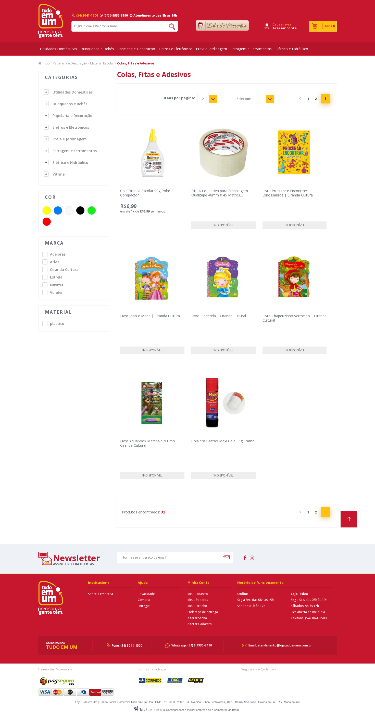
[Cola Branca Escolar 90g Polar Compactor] (152, 152)
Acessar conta (284, 28)
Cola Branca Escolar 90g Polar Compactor (145, 192)
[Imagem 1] (223, 402)
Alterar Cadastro (200, 624)
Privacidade (146, 594)
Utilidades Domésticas (58, 48)
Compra (144, 600)
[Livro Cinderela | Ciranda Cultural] (223, 277)
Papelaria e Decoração (136, 48)
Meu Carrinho (197, 606)
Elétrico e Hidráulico (292, 48)
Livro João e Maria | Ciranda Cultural (150, 315)
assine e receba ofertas (73, 564)
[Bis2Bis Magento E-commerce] (143, 709)
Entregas (144, 606)
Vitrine (59, 174)
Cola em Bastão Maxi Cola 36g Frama (222, 441)
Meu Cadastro (198, 594)
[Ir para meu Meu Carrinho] (323, 26)
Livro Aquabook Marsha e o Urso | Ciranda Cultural (149, 443)
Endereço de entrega (203, 612)
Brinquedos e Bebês (97, 48)
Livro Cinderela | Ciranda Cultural (218, 315)
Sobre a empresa (100, 594)
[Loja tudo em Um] (51, 21)
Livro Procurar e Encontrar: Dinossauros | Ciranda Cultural (288, 192)
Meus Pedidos (198, 600)
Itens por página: (179, 98)
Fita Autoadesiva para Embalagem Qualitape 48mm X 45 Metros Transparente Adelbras (219, 195)
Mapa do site (292, 702)
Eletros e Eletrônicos (176, 48)
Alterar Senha (197, 618)
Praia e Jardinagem (211, 48)
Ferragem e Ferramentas (251, 48)
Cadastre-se (282, 24)
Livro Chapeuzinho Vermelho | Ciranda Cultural (294, 318)
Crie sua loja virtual (166, 709)
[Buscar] (170, 26)
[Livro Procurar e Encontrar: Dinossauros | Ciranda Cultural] (294, 152)
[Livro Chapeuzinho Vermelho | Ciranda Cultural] (294, 277)
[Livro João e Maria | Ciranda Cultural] (152, 277)
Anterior (301, 98)
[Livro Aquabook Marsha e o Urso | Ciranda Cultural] (152, 402)
